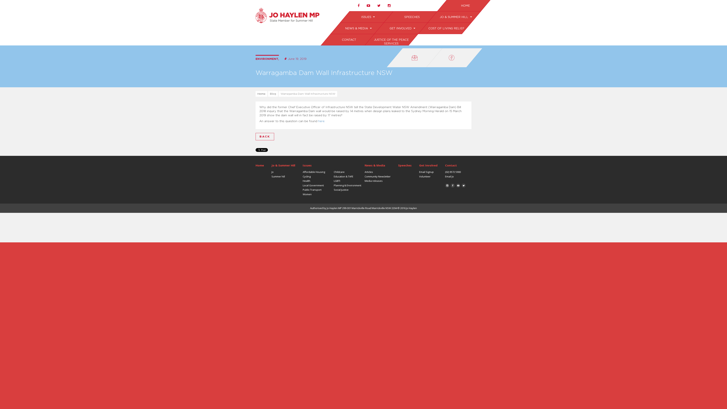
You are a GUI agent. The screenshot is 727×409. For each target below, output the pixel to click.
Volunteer (425, 176)
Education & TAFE (343, 176)
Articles (369, 172)
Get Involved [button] (400, 28)
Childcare (339, 172)
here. (321, 121)
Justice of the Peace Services (391, 41)
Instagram (447, 185)
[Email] (414, 57)
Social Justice (341, 189)
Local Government (313, 185)
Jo (272, 172)
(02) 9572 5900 (453, 172)
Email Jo (449, 176)
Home (465, 5)
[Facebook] (454, 57)
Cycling (307, 176)
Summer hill (278, 176)
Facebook (453, 185)
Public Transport (312, 189)
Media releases (374, 181)
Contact (349, 39)
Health (306, 181)
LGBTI (337, 181)
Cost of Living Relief (446, 28)
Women (307, 194)
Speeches (412, 17)
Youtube (458, 185)
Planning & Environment (347, 185)
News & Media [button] (357, 28)
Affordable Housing (314, 172)
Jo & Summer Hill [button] (454, 17)
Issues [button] (366, 17)
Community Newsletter (378, 176)
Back (265, 136)
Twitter (464, 185)
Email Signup (426, 172)
